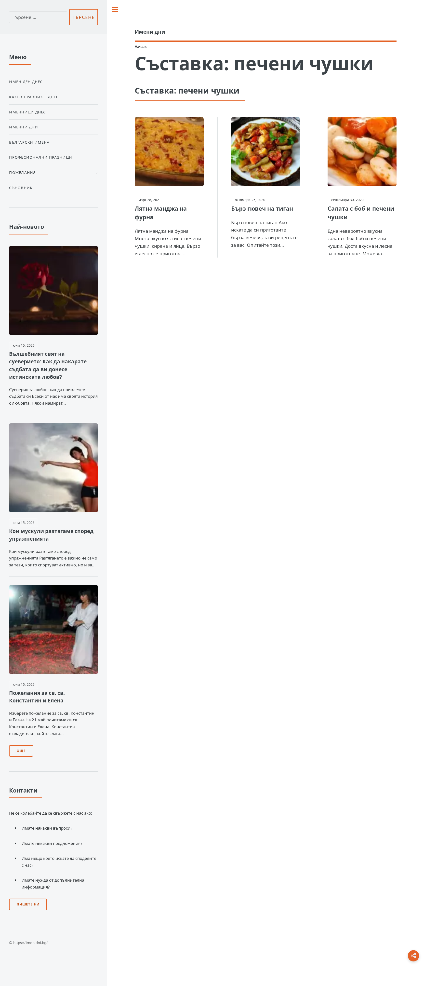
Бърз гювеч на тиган (262, 208)
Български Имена (29, 142)
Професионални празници (40, 157)
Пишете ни (28, 904)
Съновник (20, 187)
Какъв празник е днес (34, 96)
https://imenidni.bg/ (30, 942)
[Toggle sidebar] (115, 9)
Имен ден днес (26, 81)
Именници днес (27, 112)
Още (21, 751)
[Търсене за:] (38, 17)
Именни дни (23, 126)
